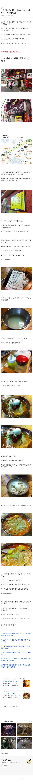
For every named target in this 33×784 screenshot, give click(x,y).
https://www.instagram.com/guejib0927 (12, 678)
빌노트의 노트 (6, 760)
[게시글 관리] (9, 706)
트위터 (20, 714)
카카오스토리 (16, 714)
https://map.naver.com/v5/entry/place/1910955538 (14, 691)
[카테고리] (2, 2)
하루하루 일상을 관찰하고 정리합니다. (11, 762)
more (30, 721)
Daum (16, 779)
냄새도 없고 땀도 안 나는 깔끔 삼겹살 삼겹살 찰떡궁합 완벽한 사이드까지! (11, 697)
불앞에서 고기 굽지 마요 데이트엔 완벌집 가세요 (11, 694)
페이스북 (12, 714)
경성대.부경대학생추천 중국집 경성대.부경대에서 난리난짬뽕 (11, 681)
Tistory (25, 779)
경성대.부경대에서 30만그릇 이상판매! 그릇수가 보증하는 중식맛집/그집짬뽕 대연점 (11, 684)
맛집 (2, 8)
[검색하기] (31, 2)
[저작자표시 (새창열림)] (19, 706)
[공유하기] (7, 706)
